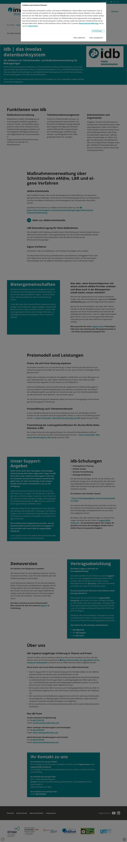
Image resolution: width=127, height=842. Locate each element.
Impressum (33, 26)
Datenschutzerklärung (88, 23)
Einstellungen (97, 31)
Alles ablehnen (79, 38)
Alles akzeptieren (96, 38)
